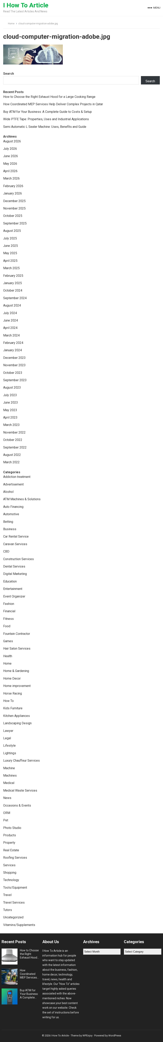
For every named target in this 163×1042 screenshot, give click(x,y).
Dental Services (14, 566)
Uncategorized (13, 917)
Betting (8, 522)
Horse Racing (12, 693)
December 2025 (14, 201)
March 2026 (11, 178)
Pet (5, 820)
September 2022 (15, 447)
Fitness (8, 619)
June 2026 (10, 156)
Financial (9, 611)
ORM (6, 813)
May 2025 (10, 253)
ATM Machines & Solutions (22, 499)
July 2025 (10, 238)
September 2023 (15, 380)
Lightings (9, 753)
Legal (7, 738)
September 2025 (15, 223)
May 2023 (10, 410)
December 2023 (14, 358)
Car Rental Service (16, 536)
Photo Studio (12, 828)
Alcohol (8, 492)
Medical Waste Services (20, 790)
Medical (8, 783)
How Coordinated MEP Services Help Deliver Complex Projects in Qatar (53, 104)
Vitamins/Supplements (19, 925)
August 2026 (12, 141)
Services (9, 865)
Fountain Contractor (16, 634)
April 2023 (10, 417)
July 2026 (10, 149)
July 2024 (10, 313)
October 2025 (12, 216)
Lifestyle (9, 745)
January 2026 (12, 193)
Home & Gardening (16, 671)
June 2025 (10, 246)
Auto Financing (13, 507)
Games (8, 641)
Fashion (8, 604)
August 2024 (12, 305)
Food (6, 626)
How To (8, 701)
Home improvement (17, 686)
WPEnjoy (87, 1035)
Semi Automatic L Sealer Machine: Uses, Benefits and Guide (44, 127)
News (7, 798)
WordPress (114, 1035)
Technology (11, 880)
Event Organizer (14, 596)
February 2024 (13, 343)
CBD (6, 551)
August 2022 (12, 455)
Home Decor (12, 678)
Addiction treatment (16, 477)
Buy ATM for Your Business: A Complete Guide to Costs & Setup (47, 112)
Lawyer (8, 731)
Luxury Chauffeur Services (21, 760)
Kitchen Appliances (16, 716)
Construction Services (18, 559)
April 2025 (10, 261)
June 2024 (10, 320)
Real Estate (11, 850)
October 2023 (12, 373)
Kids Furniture (12, 708)
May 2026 (10, 164)
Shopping (9, 872)
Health (7, 656)
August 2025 (12, 231)
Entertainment (12, 589)
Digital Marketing (15, 574)
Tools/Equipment (15, 887)
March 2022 (11, 462)
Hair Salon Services (16, 648)
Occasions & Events (17, 805)
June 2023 (10, 402)
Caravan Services (15, 544)
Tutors (7, 910)
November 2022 (14, 432)
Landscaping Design (17, 723)
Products (9, 835)
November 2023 (14, 365)
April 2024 (10, 328)
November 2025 (14, 208)
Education (10, 581)
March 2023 (11, 425)
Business (9, 529)
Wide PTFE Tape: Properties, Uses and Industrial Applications (46, 119)
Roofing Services (15, 857)
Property (9, 843)
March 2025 (11, 268)
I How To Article (25, 5)
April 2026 (10, 171)
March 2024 (11, 335)
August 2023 (12, 387)
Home (11, 23)
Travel (7, 895)
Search (8, 73)
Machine (9, 768)
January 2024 (12, 350)
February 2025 (13, 276)
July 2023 (10, 395)
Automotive (11, 514)
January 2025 (12, 283)
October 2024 (12, 290)
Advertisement (13, 484)
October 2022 (12, 440)
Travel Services (14, 902)
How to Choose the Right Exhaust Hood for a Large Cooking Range (49, 97)
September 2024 (15, 298)
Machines (10, 775)
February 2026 (13, 186)
